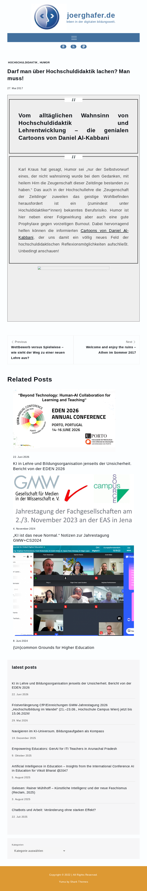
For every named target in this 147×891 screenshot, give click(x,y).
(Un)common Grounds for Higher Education (53, 647)
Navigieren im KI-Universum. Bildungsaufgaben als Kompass (58, 731)
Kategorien (17, 844)
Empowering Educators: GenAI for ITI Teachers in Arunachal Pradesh (64, 749)
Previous (38, 350)
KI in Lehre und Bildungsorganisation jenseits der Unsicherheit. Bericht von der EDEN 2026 (72, 466)
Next (111, 347)
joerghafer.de (91, 15)
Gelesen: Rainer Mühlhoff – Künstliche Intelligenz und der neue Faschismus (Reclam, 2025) (69, 790)
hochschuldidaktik (23, 62)
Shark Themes (79, 881)
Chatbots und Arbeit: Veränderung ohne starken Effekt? (54, 810)
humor (45, 62)
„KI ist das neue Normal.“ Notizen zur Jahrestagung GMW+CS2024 (61, 538)
